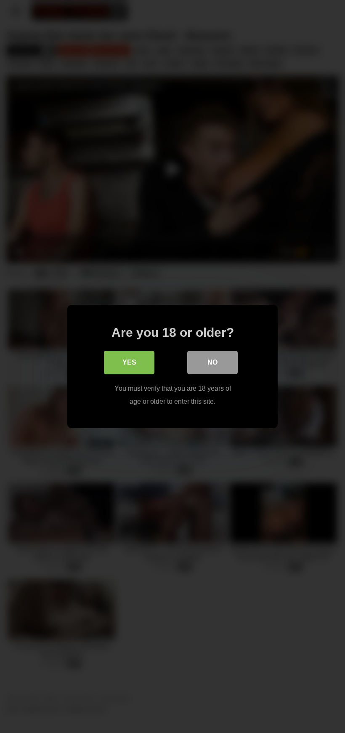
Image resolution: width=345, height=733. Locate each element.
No (212, 362)
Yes (129, 362)
